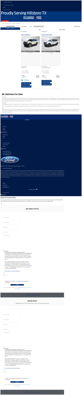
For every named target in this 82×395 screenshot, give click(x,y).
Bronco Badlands (25, 34)
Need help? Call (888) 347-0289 (32, 295)
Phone (6, 275)
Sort (31, 26)
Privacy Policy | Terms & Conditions (12, 271)
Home (3, 23)
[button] (5, 21)
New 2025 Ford (24, 31)
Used (10, 23)
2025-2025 (13, 23)
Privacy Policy (24, 287)
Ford (16, 23)
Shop (1, 124)
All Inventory (6, 23)
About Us (2, 140)
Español (4, 7)
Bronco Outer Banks (47, 34)
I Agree (8, 348)
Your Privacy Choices (32, 189)
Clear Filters (77, 26)
